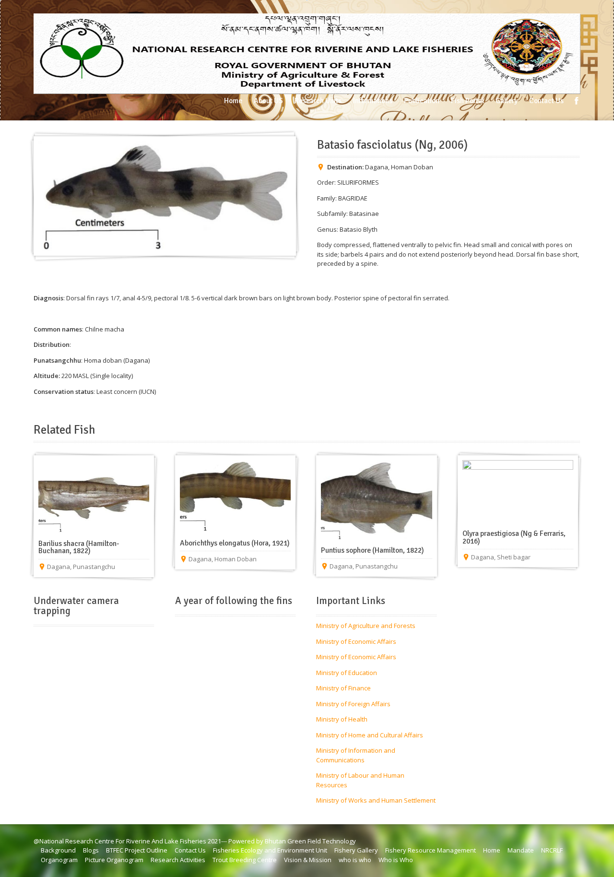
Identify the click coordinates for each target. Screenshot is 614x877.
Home (233, 101)
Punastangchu (94, 566)
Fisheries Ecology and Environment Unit (270, 850)
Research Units (318, 101)
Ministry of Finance (343, 688)
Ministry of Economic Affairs (356, 641)
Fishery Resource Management (430, 850)
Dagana (376, 167)
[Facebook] (576, 101)
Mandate (521, 850)
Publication (421, 101)
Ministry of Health (341, 719)
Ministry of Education (346, 672)
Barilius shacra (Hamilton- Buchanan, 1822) (78, 547)
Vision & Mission (307, 859)
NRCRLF (552, 850)
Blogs (91, 850)
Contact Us (546, 101)
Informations (372, 101)
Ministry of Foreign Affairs (353, 703)
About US (268, 101)
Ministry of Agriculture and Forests (365, 625)
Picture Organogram (114, 859)
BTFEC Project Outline (136, 850)
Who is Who (395, 859)
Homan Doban (412, 167)
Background (58, 850)
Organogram (59, 859)
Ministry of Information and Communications (355, 755)
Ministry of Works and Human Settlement (376, 800)
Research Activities (178, 859)
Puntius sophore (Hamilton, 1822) (372, 550)
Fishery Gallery (356, 850)
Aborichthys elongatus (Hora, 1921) (235, 543)
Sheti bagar (514, 557)
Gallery (507, 101)
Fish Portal (467, 101)
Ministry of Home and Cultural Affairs (369, 735)
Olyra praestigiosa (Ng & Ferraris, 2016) (514, 537)
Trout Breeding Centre (245, 859)
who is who (355, 859)
